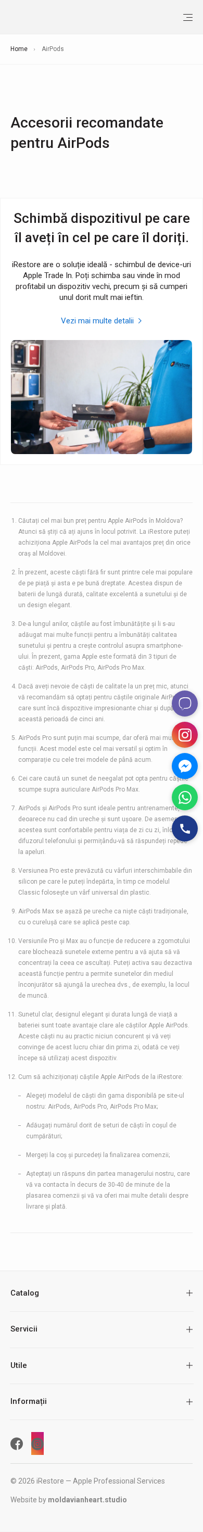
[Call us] (185, 828)
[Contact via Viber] (185, 703)
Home (19, 49)
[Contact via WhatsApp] (185, 797)
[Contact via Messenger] (185, 766)
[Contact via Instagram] (185, 735)
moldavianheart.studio (87, 1500)
